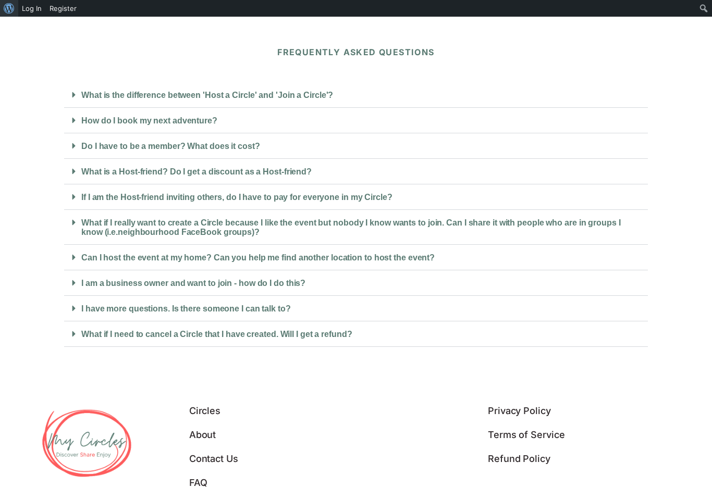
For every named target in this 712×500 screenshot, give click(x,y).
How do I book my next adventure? (149, 120)
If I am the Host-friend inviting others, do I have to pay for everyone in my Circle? (236, 197)
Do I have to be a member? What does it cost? (170, 146)
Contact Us (213, 458)
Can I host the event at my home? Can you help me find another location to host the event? (258, 257)
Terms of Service (526, 434)
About (202, 434)
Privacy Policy (519, 410)
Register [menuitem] (63, 8)
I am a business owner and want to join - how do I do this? (193, 283)
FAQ (198, 482)
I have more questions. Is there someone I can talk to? (186, 308)
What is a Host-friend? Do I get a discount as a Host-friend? (196, 171)
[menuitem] (9, 8)
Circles (204, 410)
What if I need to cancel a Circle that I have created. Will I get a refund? (216, 334)
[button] (356, 95)
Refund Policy (519, 458)
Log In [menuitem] (32, 8)
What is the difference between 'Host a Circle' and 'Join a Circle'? (207, 95)
